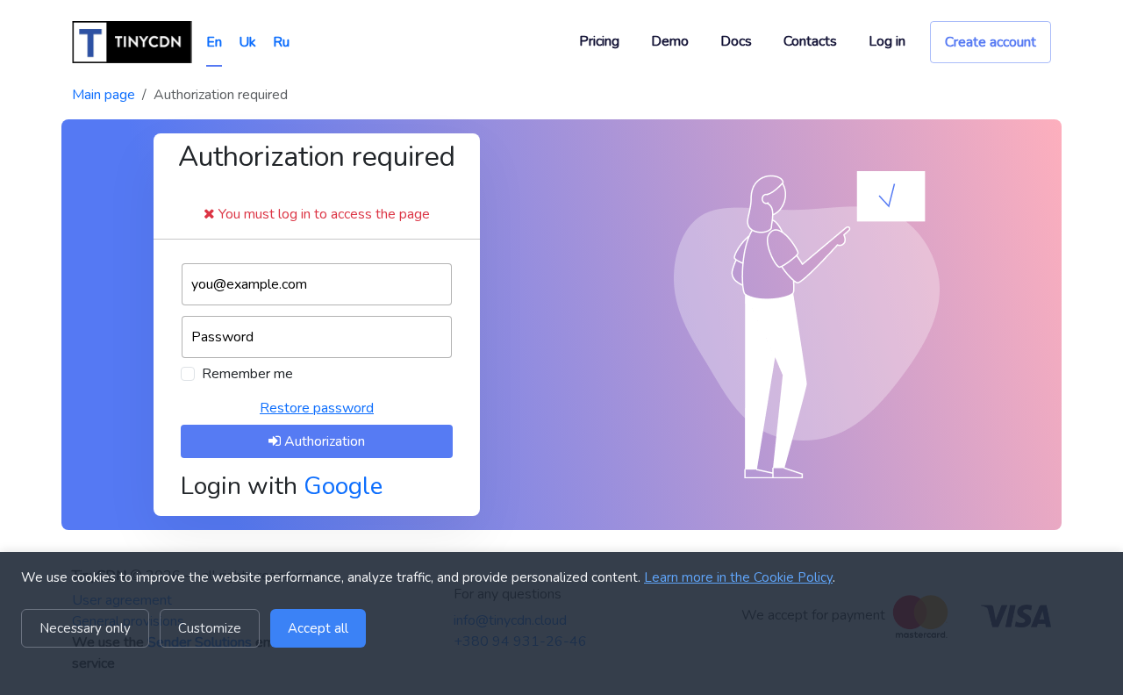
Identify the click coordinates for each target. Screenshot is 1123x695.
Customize (209, 628)
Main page (103, 94)
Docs (736, 41)
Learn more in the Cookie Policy (738, 577)
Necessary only (85, 628)
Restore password (317, 408)
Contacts (810, 41)
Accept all (318, 628)
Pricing (599, 41)
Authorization (323, 441)
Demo (670, 41)
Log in (887, 41)
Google (343, 486)
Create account (990, 42)
